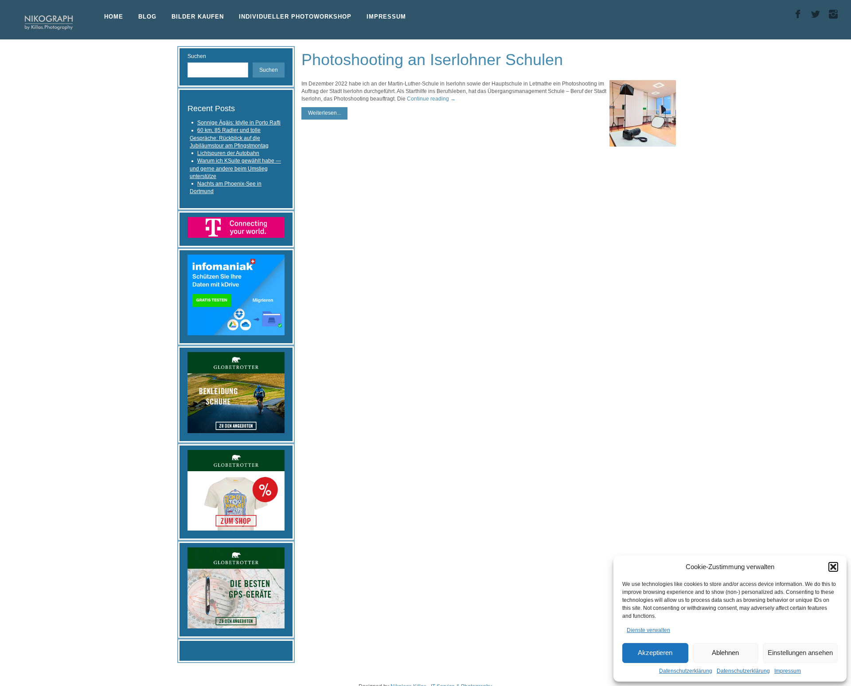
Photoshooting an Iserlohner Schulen (432, 59)
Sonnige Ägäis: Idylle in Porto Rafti (239, 123)
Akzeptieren (655, 652)
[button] (833, 566)
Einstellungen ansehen (800, 652)
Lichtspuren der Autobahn (228, 153)
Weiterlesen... (324, 113)
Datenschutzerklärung (685, 671)
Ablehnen (725, 652)
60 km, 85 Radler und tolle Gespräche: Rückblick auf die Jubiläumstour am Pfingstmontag (229, 138)
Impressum (787, 671)
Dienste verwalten (648, 630)
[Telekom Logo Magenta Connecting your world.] (236, 227)
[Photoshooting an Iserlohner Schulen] (642, 113)
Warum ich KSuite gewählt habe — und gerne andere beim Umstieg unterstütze (235, 168)
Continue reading (431, 99)
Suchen (196, 56)
